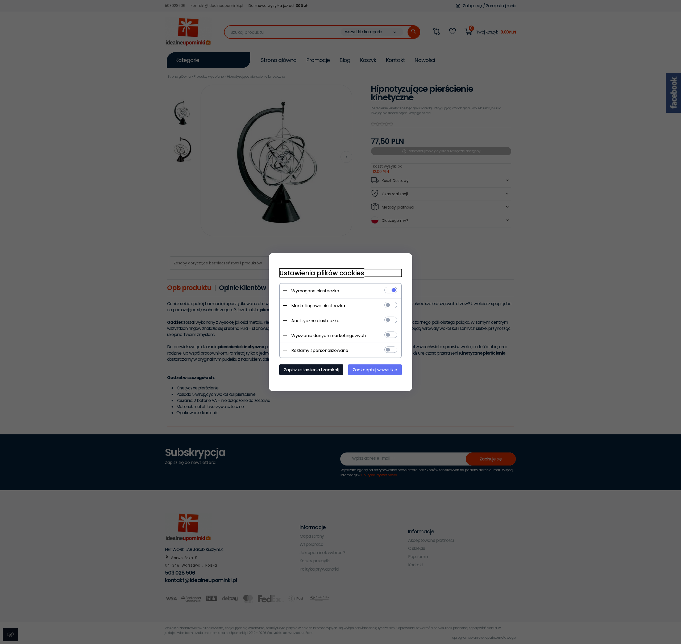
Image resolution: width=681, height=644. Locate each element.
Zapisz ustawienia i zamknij (311, 370)
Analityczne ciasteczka (315, 320)
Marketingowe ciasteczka (318, 305)
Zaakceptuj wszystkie (375, 370)
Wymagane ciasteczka (315, 291)
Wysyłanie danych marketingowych (328, 335)
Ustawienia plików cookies (321, 273)
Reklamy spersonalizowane (319, 350)
